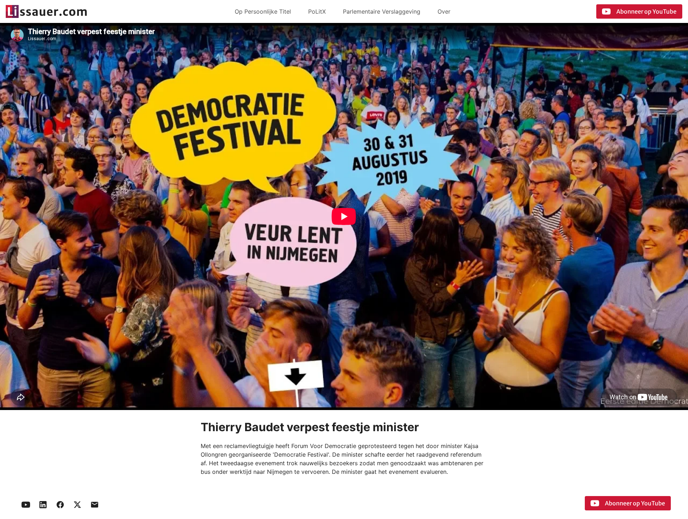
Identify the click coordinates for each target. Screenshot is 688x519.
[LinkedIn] (43, 504)
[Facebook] (60, 504)
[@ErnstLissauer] (77, 504)
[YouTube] (25, 504)
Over (444, 11)
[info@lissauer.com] (94, 504)
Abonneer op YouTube (646, 11)
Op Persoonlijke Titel (263, 11)
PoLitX (317, 11)
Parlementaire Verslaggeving (381, 11)
